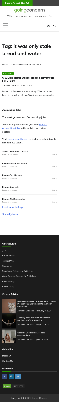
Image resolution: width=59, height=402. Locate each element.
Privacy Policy (8, 281)
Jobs (4, 250)
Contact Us (7, 266)
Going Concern (40, 397)
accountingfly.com (18, 138)
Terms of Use (8, 261)
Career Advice (8, 255)
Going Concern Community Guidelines (19, 276)
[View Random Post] (48, 26)
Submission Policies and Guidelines (17, 271)
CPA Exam (8, 73)
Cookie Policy (8, 286)
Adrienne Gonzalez (10, 85)
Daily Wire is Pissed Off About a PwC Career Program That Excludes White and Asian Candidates (36, 304)
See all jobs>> (10, 214)
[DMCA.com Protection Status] (13, 387)
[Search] (54, 26)
